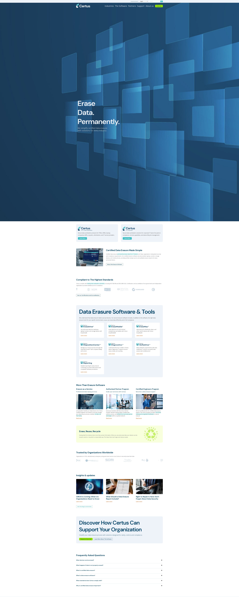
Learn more (84, 335)
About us (150, 6)
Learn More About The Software (103, 539)
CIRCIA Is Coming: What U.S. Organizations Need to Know (87, 498)
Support (140, 6)
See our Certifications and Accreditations (88, 295)
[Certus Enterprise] (142, 228)
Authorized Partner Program (117, 389)
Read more (79, 418)
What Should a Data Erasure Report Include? (117, 498)
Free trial (159, 6)
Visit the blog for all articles (84, 506)
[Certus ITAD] (97, 228)
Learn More (82, 238)
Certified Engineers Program (147, 389)
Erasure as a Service (84, 389)
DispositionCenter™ (134, 1)
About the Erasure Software (114, 264)
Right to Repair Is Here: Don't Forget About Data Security (147, 498)
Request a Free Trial (86, 539)
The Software (121, 6)
